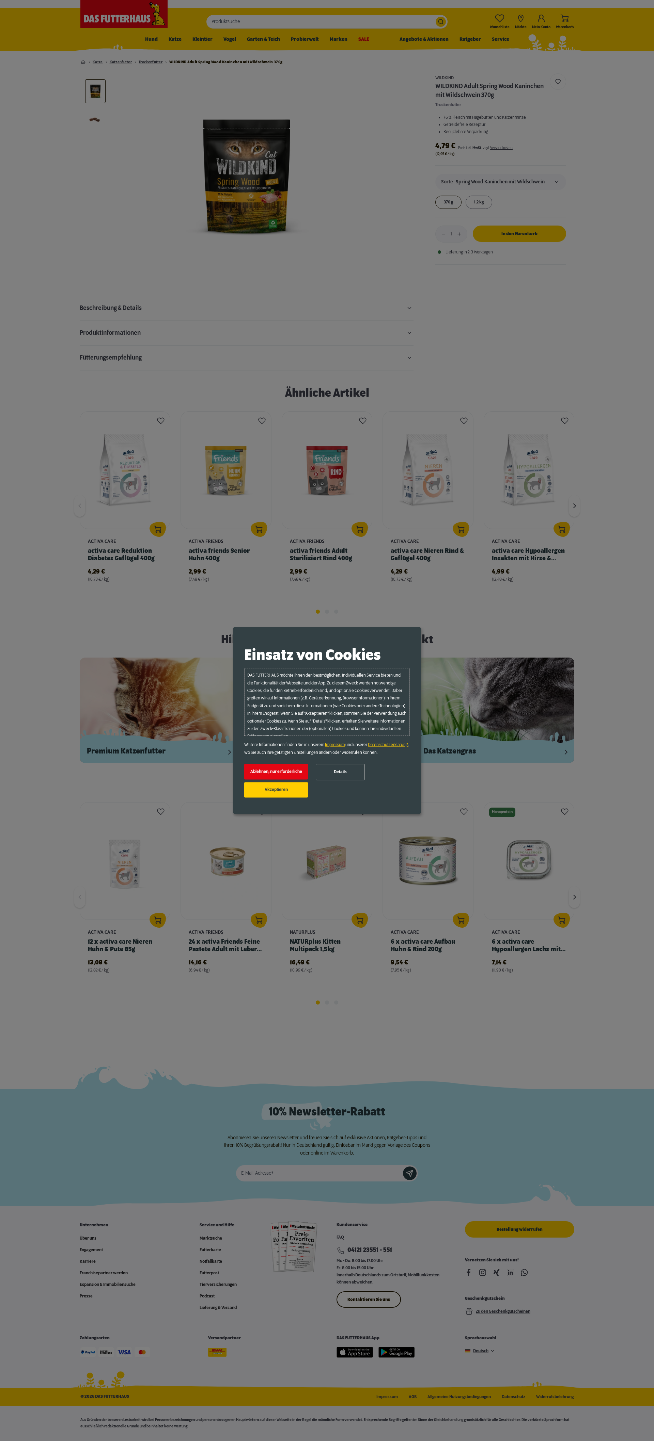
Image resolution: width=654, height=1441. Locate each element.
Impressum (335, 745)
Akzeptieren (276, 790)
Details (340, 771)
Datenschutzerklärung (388, 745)
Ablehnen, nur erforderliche (276, 771)
